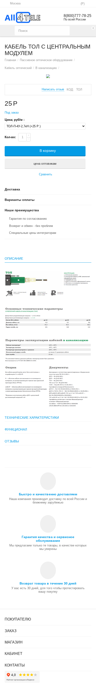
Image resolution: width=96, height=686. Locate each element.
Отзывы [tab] (12, 441)
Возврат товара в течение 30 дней (48, 583)
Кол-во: (10, 137)
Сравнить (45, 174)
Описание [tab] (14, 258)
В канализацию (46, 68)
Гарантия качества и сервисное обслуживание (48, 538)
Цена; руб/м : (14, 119)
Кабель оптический (18, 68)
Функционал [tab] (16, 429)
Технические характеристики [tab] (32, 417)
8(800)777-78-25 (77, 16)
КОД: (70, 89)
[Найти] (65, 30)
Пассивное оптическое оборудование (46, 60)
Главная (10, 60)
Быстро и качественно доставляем (48, 494)
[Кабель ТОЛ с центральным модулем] (48, 76)
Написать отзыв (53, 89)
